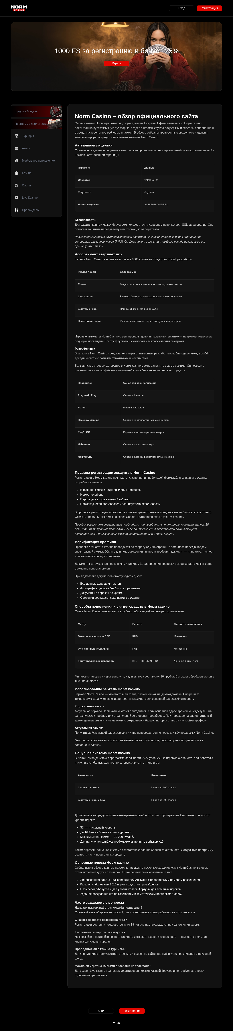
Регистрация (209, 8)
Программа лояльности (31, 123)
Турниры (28, 136)
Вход (181, 8)
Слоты (26, 185)
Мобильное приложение (38, 160)
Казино (26, 173)
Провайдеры (31, 210)
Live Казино (30, 197)
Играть (116, 63)
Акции (26, 148)
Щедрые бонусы (26, 111)
